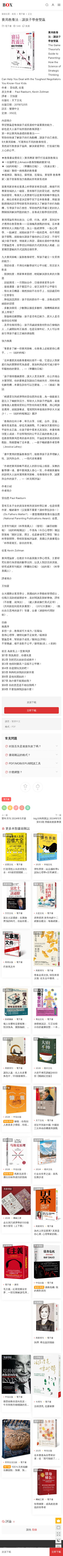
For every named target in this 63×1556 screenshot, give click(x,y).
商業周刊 (40, 970)
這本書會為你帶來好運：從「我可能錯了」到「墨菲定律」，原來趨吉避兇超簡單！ (46, 1457)
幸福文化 (48, 864)
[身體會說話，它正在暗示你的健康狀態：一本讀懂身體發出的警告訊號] (46, 1001)
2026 (38, 1068)
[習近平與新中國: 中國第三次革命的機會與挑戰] (46, 1101)
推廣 (27, 26)
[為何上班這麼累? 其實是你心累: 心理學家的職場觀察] (46, 1204)
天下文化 (40, 1120)
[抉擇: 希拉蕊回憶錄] (46, 1317)
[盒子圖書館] (8, 5)
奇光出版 (48, 1450)
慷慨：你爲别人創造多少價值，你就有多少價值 (15, 1123)
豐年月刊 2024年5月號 (14, 818)
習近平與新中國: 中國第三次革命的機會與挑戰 (46, 1126)
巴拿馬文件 (9, 966)
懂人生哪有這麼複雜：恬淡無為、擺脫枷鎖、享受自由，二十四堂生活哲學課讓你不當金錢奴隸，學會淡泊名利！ (15, 1025)
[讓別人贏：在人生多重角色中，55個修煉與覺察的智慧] (16, 1050)
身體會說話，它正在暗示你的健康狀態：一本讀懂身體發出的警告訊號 (46, 1025)
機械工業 (17, 1218)
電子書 (8, 26)
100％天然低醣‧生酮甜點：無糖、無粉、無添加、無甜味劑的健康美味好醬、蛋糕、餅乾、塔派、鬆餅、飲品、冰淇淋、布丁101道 (15, 1468)
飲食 (36, 1039)
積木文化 (48, 1068)
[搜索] (46, 4)
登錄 (34, 1529)
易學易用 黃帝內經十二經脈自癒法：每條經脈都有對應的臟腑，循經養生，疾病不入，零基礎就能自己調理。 (46, 919)
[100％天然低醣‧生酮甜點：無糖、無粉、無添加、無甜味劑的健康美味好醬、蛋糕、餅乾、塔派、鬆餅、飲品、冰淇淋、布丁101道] (16, 1439)
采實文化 (9, 864)
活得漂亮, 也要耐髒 (44, 1406)
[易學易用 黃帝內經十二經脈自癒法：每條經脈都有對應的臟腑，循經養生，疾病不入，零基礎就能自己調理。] (46, 895)
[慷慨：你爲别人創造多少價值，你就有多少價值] (16, 1099)
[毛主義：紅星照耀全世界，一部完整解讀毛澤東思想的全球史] (16, 1262)
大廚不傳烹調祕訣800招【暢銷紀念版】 (45, 1074)
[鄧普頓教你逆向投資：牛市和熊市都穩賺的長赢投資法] (16, 1374)
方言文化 (9, 913)
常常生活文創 (11, 1462)
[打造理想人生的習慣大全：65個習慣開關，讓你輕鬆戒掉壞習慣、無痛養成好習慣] (16, 847)
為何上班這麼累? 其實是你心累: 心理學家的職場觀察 (46, 1232)
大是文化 (40, 913)
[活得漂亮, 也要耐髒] (46, 1377)
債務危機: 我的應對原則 (46, 1289)
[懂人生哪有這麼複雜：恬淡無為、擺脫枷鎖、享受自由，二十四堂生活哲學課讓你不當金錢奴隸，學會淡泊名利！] (16, 1001)
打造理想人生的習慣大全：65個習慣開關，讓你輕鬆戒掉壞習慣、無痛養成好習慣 (15, 871)
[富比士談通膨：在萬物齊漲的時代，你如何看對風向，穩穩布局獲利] (16, 895)
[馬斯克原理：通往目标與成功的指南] (16, 1151)
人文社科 (8, 933)
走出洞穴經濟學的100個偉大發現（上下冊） (16, 1224)
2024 (38, 1169)
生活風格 (38, 1140)
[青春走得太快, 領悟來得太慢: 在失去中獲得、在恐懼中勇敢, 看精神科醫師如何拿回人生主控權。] (46, 948)
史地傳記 (38, 1302)
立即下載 (31, 710)
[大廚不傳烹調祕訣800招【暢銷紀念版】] (46, 1050)
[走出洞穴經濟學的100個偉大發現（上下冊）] (16, 1200)
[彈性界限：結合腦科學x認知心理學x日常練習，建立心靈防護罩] (46, 847)
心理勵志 (38, 835)
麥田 (16, 1284)
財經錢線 (9, 1019)
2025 (38, 864)
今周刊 (39, 1401)
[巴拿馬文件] (16, 944)
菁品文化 (40, 1019)
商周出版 (9, 962)
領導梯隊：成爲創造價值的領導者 (46, 1505)
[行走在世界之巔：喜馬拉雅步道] (46, 1151)
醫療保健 (38, 884)
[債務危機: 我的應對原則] (46, 1261)
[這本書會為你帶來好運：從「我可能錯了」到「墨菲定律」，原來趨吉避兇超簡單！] (46, 1433)
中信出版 (17, 1117)
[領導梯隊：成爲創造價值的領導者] (46, 1482)
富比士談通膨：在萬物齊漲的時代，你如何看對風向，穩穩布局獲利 (15, 919)
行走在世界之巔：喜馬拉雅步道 (46, 1175)
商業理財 (8, 835)
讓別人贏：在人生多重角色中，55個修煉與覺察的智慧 (15, 1074)
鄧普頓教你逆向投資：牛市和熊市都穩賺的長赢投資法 (15, 1403)
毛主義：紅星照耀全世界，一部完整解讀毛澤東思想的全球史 (15, 1291)
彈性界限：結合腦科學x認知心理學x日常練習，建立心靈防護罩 (46, 871)
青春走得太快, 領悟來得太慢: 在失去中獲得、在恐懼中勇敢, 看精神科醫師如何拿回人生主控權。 (46, 976)
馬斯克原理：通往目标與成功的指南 (15, 1175)
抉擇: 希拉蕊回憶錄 (44, 1342)
